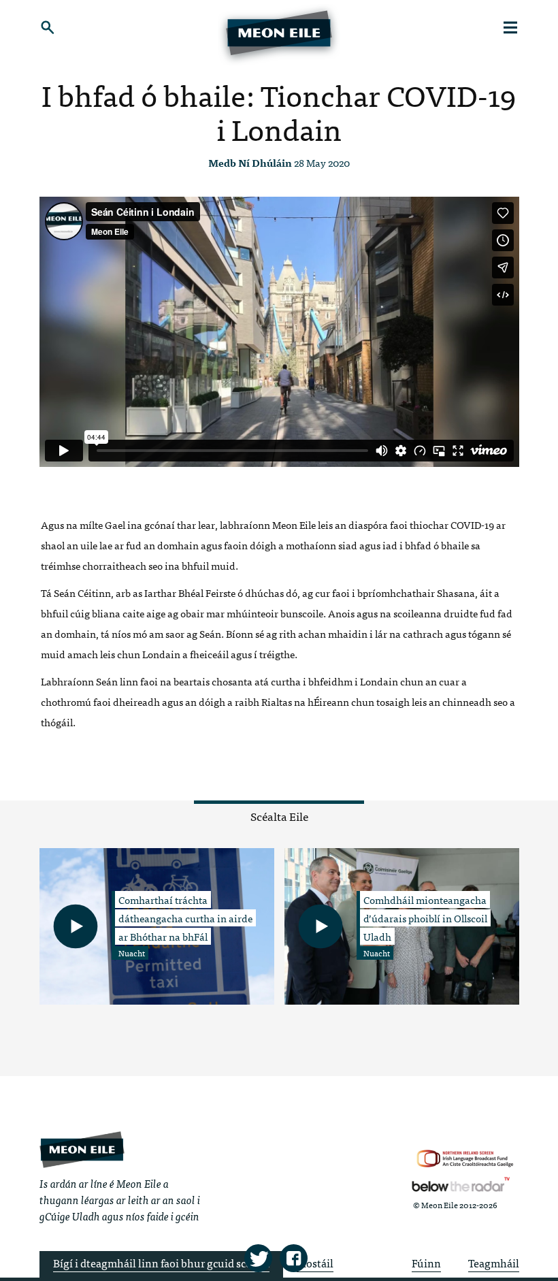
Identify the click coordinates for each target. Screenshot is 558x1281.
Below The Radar (460, 1184)
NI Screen (465, 1158)
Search (47, 27)
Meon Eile (82, 1149)
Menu (510, 27)
